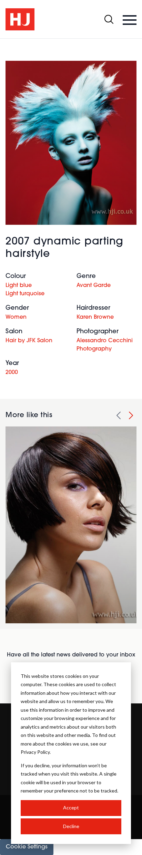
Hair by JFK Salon (29, 341)
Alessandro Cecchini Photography (105, 345)
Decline (71, 826)
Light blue (19, 285)
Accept (71, 807)
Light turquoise (25, 294)
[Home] (20, 19)
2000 (12, 372)
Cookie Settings (27, 847)
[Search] (108, 19)
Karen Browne (95, 317)
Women (16, 317)
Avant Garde (94, 285)
